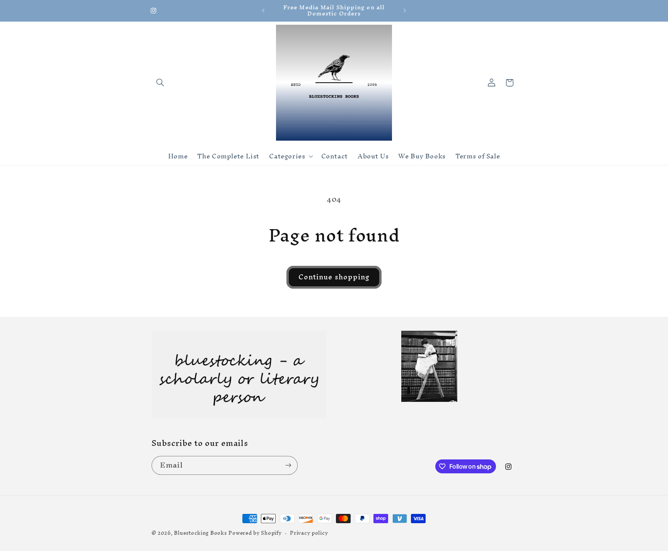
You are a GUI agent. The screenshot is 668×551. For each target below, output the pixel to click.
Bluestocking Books (200, 533)
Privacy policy (309, 533)
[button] (160, 83)
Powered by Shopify (254, 533)
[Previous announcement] (263, 10)
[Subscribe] (288, 465)
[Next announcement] (404, 10)
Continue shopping (334, 277)
